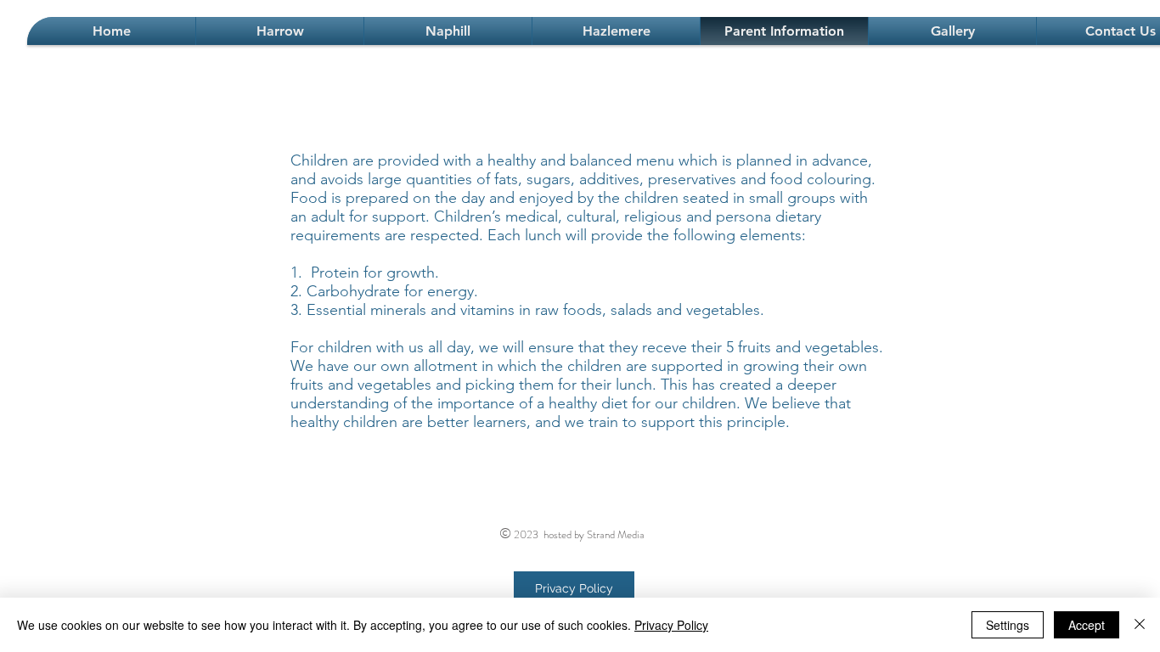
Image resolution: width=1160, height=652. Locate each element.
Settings (1007, 624)
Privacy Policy (671, 624)
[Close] (1139, 624)
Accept (1086, 624)
